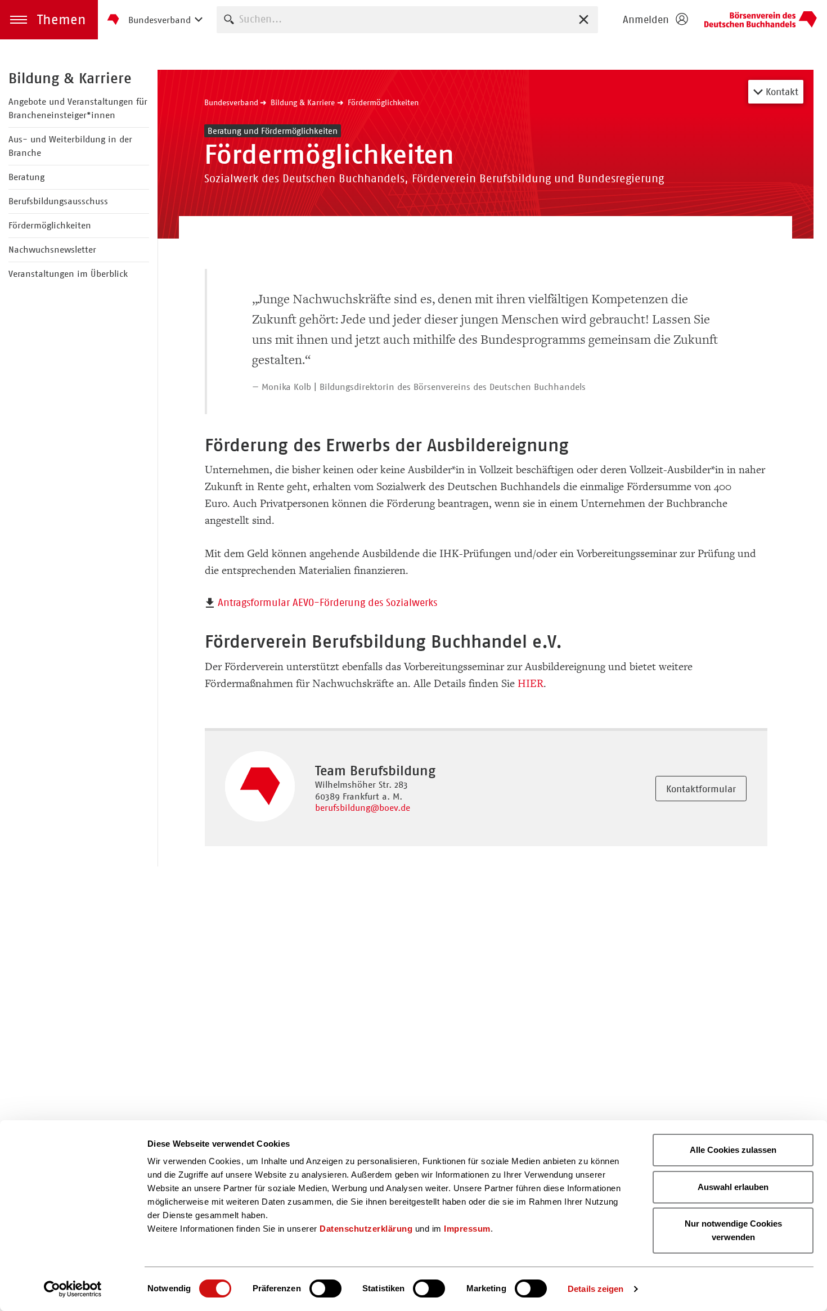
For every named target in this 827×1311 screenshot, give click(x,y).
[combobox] (407, 19)
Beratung (26, 177)
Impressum (467, 1228)
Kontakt (780, 91)
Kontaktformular (701, 788)
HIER (530, 683)
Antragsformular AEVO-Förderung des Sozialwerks (327, 602)
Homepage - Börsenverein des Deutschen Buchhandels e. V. (760, 19)
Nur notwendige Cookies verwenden (733, 1230)
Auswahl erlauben (733, 1187)
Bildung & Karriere (70, 78)
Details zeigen (595, 1289)
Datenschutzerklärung (366, 1228)
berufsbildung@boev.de (362, 807)
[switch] (325, 1288)
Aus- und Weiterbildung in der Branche (70, 146)
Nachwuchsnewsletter (52, 249)
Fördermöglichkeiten (49, 225)
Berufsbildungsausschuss (58, 201)
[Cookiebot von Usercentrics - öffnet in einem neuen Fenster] (73, 1289)
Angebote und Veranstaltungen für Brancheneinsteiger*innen (77, 108)
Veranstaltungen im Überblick (68, 273)
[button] (49, 19)
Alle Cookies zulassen (733, 1150)
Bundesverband (231, 102)
